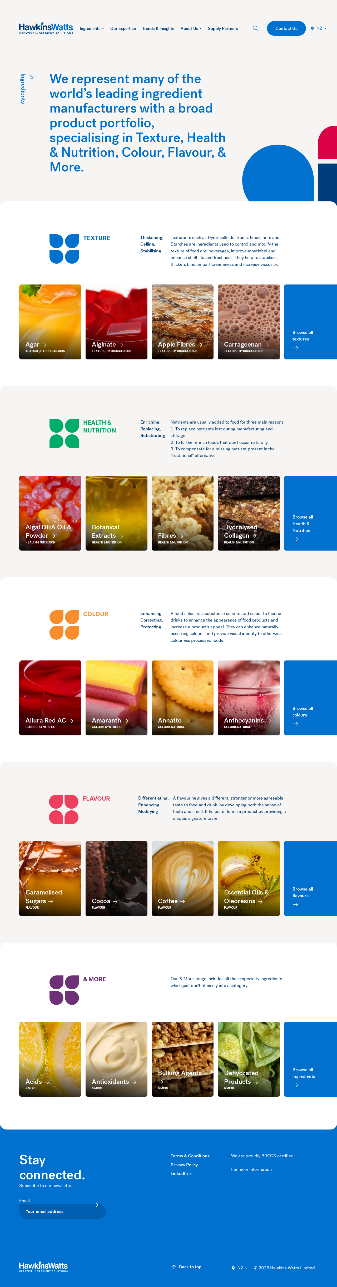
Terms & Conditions (190, 1156)
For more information (251, 1169)
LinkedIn (181, 1174)
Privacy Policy (184, 1165)
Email (25, 1201)
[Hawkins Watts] (43, 1266)
